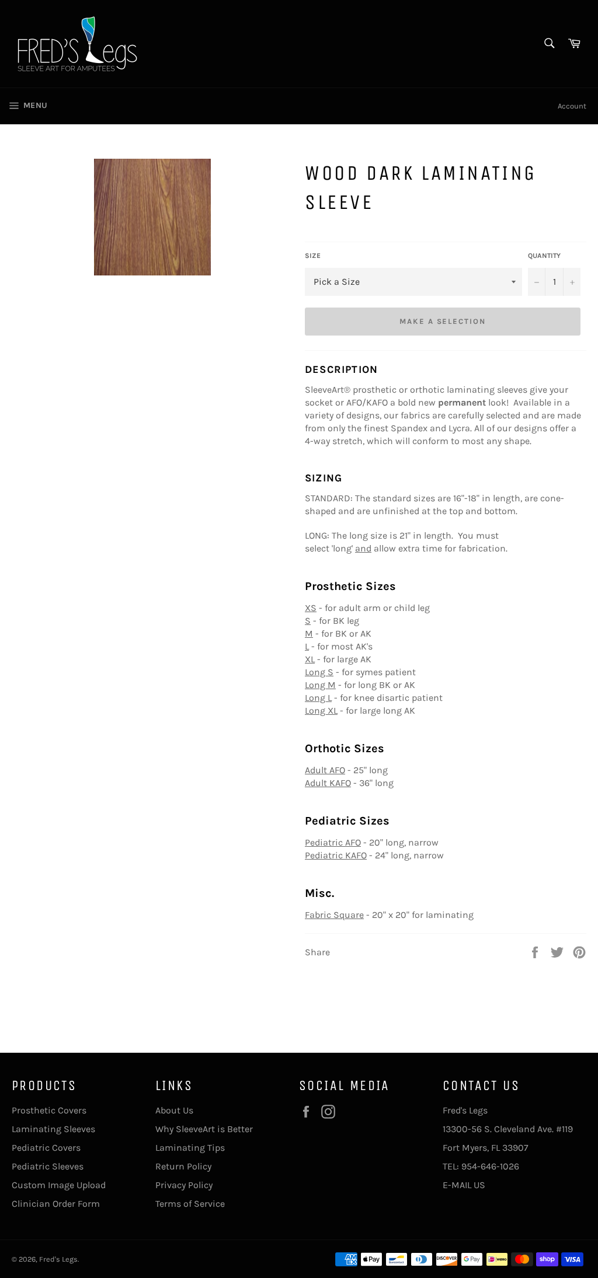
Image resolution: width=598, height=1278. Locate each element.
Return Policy (183, 1166)
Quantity (544, 256)
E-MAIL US (464, 1184)
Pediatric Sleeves (48, 1166)
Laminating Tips (190, 1147)
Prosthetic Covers (49, 1110)
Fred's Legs (58, 1259)
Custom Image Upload (59, 1184)
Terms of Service (190, 1203)
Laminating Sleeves (53, 1128)
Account (572, 106)
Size (313, 256)
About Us (174, 1110)
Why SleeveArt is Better (204, 1128)
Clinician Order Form (56, 1203)
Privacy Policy (184, 1184)
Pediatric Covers (46, 1147)
